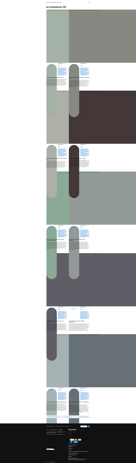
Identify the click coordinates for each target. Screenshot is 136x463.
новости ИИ (64, 72)
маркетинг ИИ (60, 72)
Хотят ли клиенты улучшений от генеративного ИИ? (79, 402)
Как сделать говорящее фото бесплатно (55, 77)
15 (66, 416)
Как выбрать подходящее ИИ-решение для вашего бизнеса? (78, 451)
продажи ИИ (60, 73)
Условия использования (72, 454)
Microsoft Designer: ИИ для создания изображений (76, 322)
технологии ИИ (61, 236)
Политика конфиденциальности (73, 453)
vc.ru (79, 439)
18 (70, 416)
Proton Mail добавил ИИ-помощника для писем (56, 401)
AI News (59, 65)
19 (71, 416)
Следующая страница (83, 416)
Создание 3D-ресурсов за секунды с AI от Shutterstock (55, 322)
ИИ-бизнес (63, 69)
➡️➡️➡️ (77, 249)
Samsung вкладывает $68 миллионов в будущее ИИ (79, 78)
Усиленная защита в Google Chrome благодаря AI (56, 159)
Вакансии (69, 456)
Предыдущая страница (53, 416)
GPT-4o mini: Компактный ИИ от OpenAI (77, 158)
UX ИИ (59, 311)
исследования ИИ (61, 71)
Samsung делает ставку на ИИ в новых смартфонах (77, 240)
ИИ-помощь (64, 70)
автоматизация (62, 311)
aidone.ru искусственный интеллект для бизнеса (53, 2)
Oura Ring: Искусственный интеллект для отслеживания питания (55, 240)
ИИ (63, 149)
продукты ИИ (64, 73)
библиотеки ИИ (60, 149)
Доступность (70, 448)
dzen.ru (72, 439)
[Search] (89, 426)
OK (75, 439)
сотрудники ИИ (60, 317)
